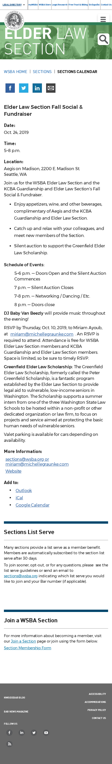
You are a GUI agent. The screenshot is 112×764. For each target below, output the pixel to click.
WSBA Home (15, 71)
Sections (42, 71)
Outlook (24, 490)
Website (13, 471)
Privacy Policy (97, 709)
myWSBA (33, 4)
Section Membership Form (27, 648)
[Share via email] (51, 88)
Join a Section (23, 641)
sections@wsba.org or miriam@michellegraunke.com (37, 462)
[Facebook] (9, 732)
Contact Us (106, 4)
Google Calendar (32, 505)
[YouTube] (46, 732)
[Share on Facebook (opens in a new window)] (10, 88)
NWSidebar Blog (14, 697)
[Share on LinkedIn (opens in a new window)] (37, 88)
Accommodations (95, 701)
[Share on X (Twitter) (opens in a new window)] (23, 88)
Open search (103, 39)
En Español (94, 4)
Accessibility (97, 693)
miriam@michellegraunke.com (41, 334)
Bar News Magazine (16, 711)
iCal (19, 497)
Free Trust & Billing (78, 4)
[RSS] (9, 744)
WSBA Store (45, 4)
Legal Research (59, 4)
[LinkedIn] (22, 732)
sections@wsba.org (21, 576)
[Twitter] (34, 732)
